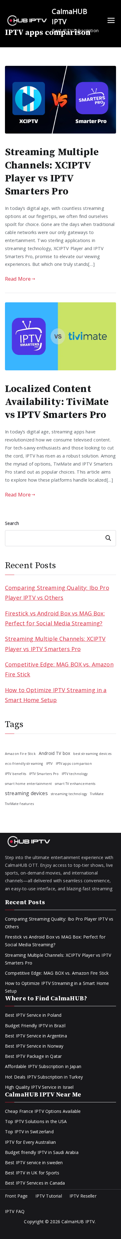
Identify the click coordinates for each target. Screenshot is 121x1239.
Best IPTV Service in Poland (33, 1015)
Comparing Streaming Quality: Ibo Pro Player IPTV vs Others (57, 592)
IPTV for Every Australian (30, 1142)
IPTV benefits (15, 774)
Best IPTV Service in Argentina (36, 1036)
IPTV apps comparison (74, 763)
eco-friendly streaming (24, 763)
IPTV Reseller (82, 1196)
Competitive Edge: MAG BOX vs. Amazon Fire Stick (59, 669)
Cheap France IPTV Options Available (43, 1111)
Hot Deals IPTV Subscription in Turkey (44, 1077)
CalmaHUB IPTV (78, 1221)
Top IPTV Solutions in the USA (36, 1121)
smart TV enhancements (75, 783)
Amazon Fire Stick (20, 753)
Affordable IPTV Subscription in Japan (43, 1066)
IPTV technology (74, 774)
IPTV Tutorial (48, 1196)
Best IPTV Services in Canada (35, 1183)
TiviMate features (19, 804)
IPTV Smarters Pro (44, 774)
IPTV (49, 763)
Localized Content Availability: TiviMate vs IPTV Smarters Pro (57, 402)
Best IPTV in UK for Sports (32, 1173)
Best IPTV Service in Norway (34, 1046)
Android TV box (54, 753)
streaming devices (26, 793)
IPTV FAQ (15, 1211)
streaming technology (69, 794)
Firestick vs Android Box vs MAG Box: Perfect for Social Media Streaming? (55, 618)
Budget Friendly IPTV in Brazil (35, 1025)
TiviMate (97, 794)
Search (12, 523)
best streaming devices (92, 753)
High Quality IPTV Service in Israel (39, 1087)
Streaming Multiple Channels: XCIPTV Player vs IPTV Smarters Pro (52, 172)
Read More (18, 278)
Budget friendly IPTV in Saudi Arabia (41, 1152)
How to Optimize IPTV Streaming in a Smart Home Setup (56, 695)
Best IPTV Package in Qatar (33, 1056)
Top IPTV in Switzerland (29, 1132)
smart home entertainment (28, 783)
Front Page (16, 1196)
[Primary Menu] (111, 20)
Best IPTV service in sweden (34, 1162)
